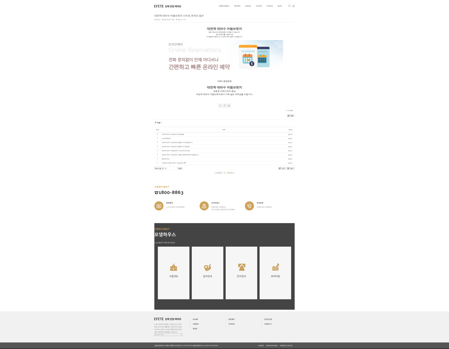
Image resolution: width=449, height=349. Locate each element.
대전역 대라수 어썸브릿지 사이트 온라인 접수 (179, 15)
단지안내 (269, 6)
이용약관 (261, 345)
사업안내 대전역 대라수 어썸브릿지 (173, 163)
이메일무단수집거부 (286, 345)
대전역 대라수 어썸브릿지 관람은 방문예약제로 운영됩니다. (180, 155)
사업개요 (248, 6)
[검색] (289, 6)
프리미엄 (259, 6)
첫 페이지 (219, 173)
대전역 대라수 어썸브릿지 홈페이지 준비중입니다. (177, 142)
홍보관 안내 (165, 159)
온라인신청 (268, 319)
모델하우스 (268, 324)
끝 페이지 (230, 173)
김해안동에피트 (224, 6)
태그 (291, 168)
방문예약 (237, 6)
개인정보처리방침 (271, 345)
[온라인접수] (204, 205)
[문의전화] (249, 205)
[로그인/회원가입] (293, 6)
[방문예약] (158, 205)
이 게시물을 (289, 110)
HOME (195, 319)
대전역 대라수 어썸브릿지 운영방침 (173, 134)
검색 (180, 168)
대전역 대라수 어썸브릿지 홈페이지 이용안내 (176, 147)
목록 (291, 116)
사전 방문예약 (166, 138)
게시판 (279, 6)
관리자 (158, 20)
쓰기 (283, 168)
